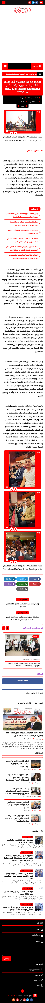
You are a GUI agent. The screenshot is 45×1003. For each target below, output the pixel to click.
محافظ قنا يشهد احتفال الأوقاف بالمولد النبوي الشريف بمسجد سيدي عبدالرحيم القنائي (18, 876)
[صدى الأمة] (22, 10)
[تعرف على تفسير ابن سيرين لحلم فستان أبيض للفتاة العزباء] (39, 891)
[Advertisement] (22, 38)
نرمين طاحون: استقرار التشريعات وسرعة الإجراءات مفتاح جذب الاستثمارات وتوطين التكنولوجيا (17, 777)
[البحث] (3, 2)
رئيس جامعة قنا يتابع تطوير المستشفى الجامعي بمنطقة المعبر (22, 232)
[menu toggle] (41, 2)
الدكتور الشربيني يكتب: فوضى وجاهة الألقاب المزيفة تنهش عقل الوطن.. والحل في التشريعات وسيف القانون (18, 858)
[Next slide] (3, 628)
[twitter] (33, 2)
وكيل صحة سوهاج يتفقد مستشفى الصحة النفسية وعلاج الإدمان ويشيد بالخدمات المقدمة (21, 215)
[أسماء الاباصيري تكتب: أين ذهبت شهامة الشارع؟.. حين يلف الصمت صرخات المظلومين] (36, 818)
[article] (22, 602)
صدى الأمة (38, 740)
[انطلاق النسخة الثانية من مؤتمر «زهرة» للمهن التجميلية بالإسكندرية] (36, 764)
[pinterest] (17, 999)
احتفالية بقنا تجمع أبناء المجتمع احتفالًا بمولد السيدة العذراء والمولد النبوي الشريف (23, 257)
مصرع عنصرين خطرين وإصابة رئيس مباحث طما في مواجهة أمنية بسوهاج (18, 908)
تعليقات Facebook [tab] (22, 680)
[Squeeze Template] (35, 995)
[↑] (22, 991)
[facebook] (36, 2)
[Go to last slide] (7, 628)
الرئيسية (35, 66)
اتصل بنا (37, 985)
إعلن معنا (37, 980)
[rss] (13, 999)
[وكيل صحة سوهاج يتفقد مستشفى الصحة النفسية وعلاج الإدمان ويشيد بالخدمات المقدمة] (36, 791)
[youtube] (29, 2)
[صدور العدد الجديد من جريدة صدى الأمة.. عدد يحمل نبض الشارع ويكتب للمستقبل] (22, 719)
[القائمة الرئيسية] (5, 66)
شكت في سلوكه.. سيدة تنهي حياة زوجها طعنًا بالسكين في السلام (18, 804)
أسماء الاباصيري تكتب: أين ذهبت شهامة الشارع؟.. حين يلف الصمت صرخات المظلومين (17, 818)
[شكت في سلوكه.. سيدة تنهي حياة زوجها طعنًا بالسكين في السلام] (36, 805)
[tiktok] (20, 999)
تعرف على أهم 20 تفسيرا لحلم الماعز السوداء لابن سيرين (19, 841)
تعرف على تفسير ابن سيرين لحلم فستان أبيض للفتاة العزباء (18, 893)
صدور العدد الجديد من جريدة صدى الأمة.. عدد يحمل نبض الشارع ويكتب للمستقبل (24, 734)
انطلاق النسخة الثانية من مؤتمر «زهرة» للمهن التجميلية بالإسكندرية (17, 763)
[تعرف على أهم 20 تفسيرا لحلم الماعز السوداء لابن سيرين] (39, 840)
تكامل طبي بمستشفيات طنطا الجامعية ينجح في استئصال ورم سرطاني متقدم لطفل (22, 240)
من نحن (37, 975)
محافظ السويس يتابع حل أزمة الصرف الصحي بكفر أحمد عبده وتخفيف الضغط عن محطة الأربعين (22, 248)
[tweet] (12, 133)
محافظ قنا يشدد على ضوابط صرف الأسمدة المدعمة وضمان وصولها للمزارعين (24, 224)
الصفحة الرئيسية (33, 102)
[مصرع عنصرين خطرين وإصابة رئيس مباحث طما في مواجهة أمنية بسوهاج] (39, 907)
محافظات (22, 102)
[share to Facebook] (15, 133)
